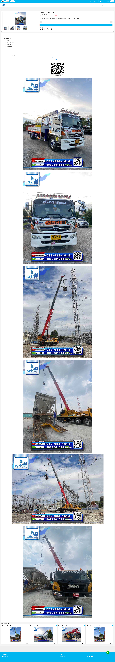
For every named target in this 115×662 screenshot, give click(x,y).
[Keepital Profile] (87, 656)
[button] (20, 18)
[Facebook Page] (92, 656)
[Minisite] (90, 656)
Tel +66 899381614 (63, 656)
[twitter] (43, 29)
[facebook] (40, 29)
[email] (52, 29)
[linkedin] (45, 29)
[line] (49, 29)
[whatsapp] (47, 29)
